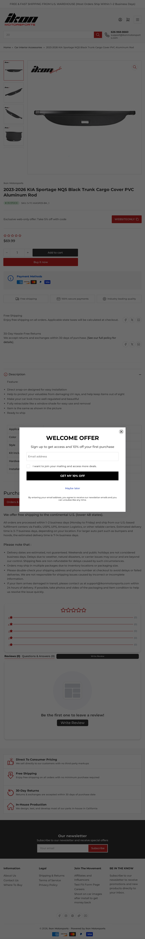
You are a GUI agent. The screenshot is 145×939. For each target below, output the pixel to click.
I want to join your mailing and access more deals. (65, 466)
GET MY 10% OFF (72, 476)
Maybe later (72, 488)
